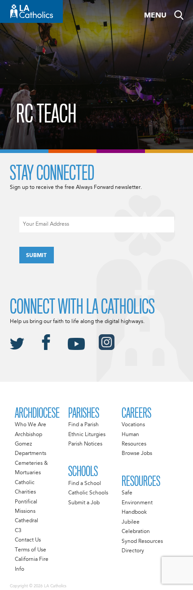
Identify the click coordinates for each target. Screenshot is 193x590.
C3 (18, 530)
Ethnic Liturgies (86, 434)
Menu (155, 15)
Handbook (134, 512)
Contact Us (28, 540)
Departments (30, 453)
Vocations (133, 425)
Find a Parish (83, 425)
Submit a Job (84, 503)
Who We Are (30, 425)
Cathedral (26, 521)
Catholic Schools (88, 493)
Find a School (84, 483)
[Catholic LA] (31, 11)
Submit (36, 255)
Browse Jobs (137, 453)
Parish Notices (85, 444)
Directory (133, 551)
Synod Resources (142, 541)
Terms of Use (30, 550)
